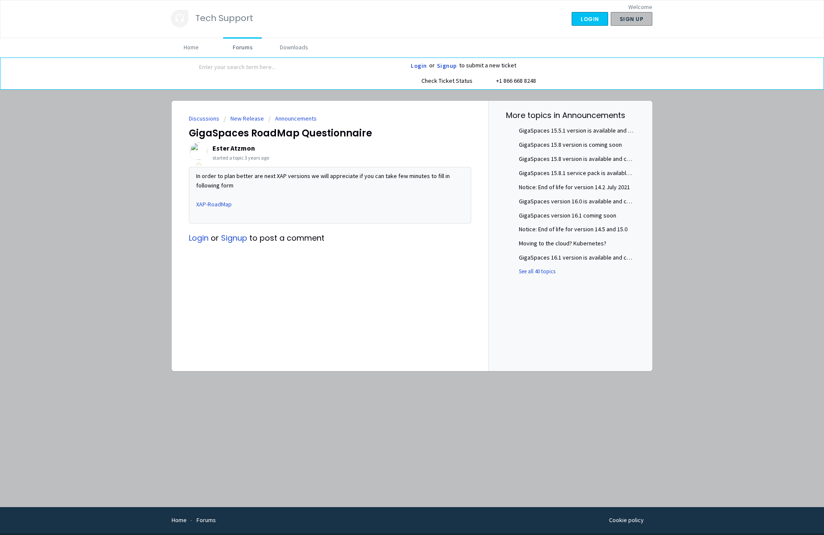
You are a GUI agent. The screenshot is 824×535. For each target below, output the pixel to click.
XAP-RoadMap (214, 204)
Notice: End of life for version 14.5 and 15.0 (573, 229)
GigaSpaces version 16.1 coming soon (567, 215)
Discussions (204, 118)
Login (419, 66)
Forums (243, 47)
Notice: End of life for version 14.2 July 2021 (574, 187)
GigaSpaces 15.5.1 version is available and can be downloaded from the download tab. (629, 130)
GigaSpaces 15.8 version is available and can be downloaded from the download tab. (627, 159)
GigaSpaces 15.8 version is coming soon (570, 144)
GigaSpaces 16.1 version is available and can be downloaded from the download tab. (627, 257)
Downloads (294, 47)
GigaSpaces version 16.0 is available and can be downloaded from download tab (621, 201)
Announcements (296, 118)
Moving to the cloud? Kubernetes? (562, 243)
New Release (247, 118)
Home (191, 47)
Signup (447, 66)
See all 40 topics (537, 271)
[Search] (190, 67)
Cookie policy (626, 520)
